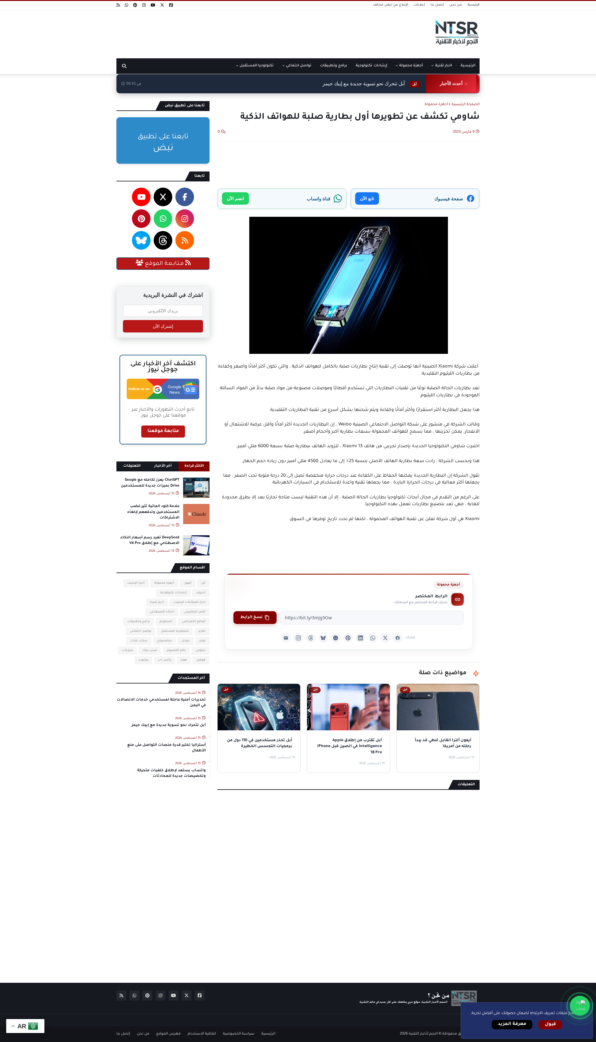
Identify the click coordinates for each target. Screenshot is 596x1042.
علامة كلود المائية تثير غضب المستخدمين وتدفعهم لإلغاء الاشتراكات (153, 512)
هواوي (200, 660)
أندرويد (200, 592)
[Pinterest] (348, 638)
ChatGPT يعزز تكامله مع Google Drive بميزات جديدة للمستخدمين (150, 483)
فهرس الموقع (168, 1034)
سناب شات (138, 641)
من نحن (455, 5)
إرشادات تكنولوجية (173, 592)
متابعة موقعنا (163, 431)
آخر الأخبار (163, 466)
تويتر (202, 641)
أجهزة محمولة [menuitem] (411, 66)
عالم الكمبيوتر (176, 650)
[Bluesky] (323, 638)
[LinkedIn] (360, 638)
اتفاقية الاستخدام (201, 1034)
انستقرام (166, 621)
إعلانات (419, 5)
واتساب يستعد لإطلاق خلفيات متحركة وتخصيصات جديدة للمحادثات (171, 773)
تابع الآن (367, 198)
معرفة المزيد (512, 1024)
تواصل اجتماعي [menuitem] (298, 66)
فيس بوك (149, 650)
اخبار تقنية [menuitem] (443, 66)
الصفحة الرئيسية (466, 105)
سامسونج (164, 641)
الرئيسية (473, 5)
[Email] (286, 638)
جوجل (186, 641)
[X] (385, 638)
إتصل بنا (437, 5)
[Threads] (311, 638)
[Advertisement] (229, 32)
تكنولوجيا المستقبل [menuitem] (256, 66)
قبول (550, 1024)
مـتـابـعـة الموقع (164, 264)
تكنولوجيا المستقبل (175, 631)
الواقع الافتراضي (193, 621)
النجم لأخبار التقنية (423, 1034)
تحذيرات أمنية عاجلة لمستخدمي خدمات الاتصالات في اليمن (161, 703)
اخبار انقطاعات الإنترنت (189, 602)
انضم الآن (235, 198)
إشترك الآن (163, 326)
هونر (184, 660)
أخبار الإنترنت (136, 583)
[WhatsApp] (373, 638)
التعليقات (132, 466)
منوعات (127, 650)
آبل (203, 583)
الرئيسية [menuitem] (468, 66)
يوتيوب (143, 660)
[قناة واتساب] (580, 1006)
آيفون (188, 583)
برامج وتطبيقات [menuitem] (333, 66)
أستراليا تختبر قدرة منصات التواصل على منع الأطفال (166, 748)
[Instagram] (298, 638)
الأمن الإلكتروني (194, 612)
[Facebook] (398, 638)
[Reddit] (336, 638)
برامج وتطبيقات (138, 621)
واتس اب (164, 660)
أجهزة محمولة (436, 105)
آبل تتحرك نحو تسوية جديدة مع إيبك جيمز (370, 83)
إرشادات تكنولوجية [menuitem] (371, 66)
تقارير (201, 631)
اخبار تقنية (157, 602)
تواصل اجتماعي (140, 631)
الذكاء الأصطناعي (162, 612)
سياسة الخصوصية (239, 1034)
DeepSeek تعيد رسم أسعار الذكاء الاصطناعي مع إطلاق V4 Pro (149, 540)
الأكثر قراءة (194, 466)
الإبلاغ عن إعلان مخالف (390, 5)
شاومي (200, 650)
